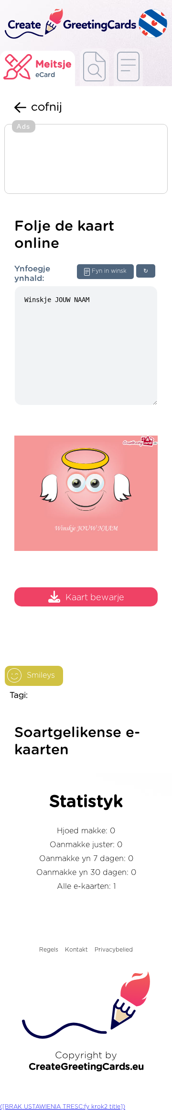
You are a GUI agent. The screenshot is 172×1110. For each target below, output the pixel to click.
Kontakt (76, 950)
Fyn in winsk (109, 271)
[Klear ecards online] (128, 67)
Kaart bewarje (94, 598)
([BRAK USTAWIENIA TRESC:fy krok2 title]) (62, 1107)
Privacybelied (114, 950)
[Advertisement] (86, 160)
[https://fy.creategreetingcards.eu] (69, 24)
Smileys (41, 675)
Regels (48, 950)
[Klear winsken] (94, 67)
